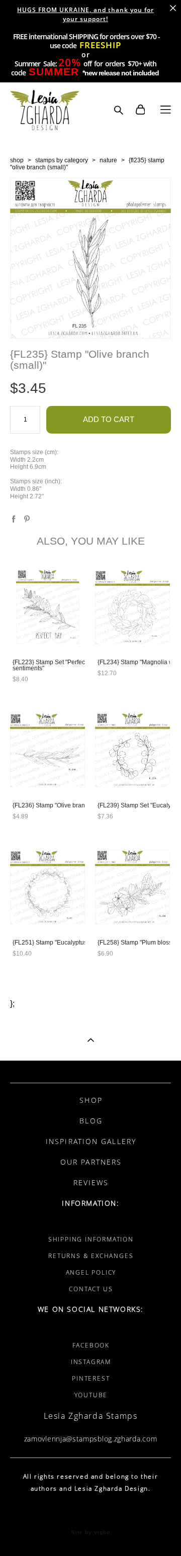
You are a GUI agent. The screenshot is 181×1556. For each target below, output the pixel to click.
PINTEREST (91, 1378)
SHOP (90, 1100)
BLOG (90, 1120)
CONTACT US (91, 1289)
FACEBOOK (91, 1345)
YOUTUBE (91, 1395)
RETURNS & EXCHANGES (90, 1256)
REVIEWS (91, 1182)
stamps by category (61, 160)
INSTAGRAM (91, 1362)
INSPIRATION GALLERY (91, 1141)
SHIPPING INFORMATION (91, 1239)
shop (17, 160)
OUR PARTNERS (91, 1162)
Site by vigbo (90, 1532)
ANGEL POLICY (91, 1272)
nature (108, 160)
